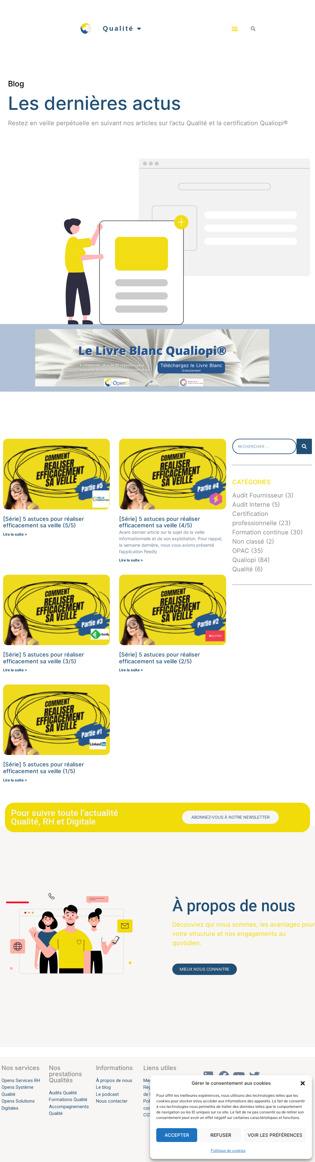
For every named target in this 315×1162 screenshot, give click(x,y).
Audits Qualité (63, 1093)
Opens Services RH (21, 1080)
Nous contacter (112, 1101)
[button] (303, 1083)
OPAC (240, 550)
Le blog (103, 1087)
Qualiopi (244, 560)
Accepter (177, 1135)
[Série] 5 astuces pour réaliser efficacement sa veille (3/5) (43, 658)
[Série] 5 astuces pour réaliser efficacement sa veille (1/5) (43, 767)
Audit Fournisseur (257, 495)
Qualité (118, 28)
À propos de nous (114, 1080)
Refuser (220, 1135)
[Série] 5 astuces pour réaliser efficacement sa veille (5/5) (43, 522)
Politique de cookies (228, 1150)
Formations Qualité (68, 1099)
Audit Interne (251, 504)
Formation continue (260, 532)
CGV (148, 1115)
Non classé (248, 541)
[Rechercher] (304, 446)
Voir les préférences (275, 1135)
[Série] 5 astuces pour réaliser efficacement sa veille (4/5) (159, 522)
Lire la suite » (15, 534)
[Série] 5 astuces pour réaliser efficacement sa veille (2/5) (159, 658)
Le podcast (108, 1094)
